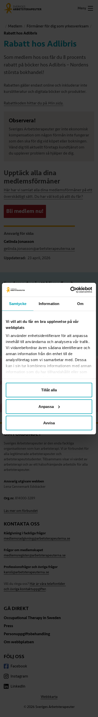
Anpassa (46, 406)
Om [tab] (80, 303)
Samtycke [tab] (17, 303)
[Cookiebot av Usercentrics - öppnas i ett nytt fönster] (70, 289)
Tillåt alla (49, 390)
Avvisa (49, 423)
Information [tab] (49, 303)
